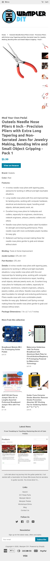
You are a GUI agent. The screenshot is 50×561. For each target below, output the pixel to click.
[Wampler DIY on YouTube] (33, 522)
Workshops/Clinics (25, 504)
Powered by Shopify (37, 546)
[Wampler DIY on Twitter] (17, 522)
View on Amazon (11, 165)
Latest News (25, 427)
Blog (25, 507)
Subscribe (41, 539)
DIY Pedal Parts (25, 495)
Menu (7, 2)
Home (4, 35)
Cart (46, 2)
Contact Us (25, 510)
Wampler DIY (24, 546)
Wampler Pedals (25, 501)
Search (25, 492)
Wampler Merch (25, 498)
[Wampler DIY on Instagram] (27, 522)
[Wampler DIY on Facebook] (22, 522)
